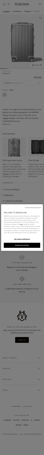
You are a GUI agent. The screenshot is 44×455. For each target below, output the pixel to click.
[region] (22, 227)
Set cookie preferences (22, 239)
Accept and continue (22, 245)
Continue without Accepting (33, 207)
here (21, 224)
